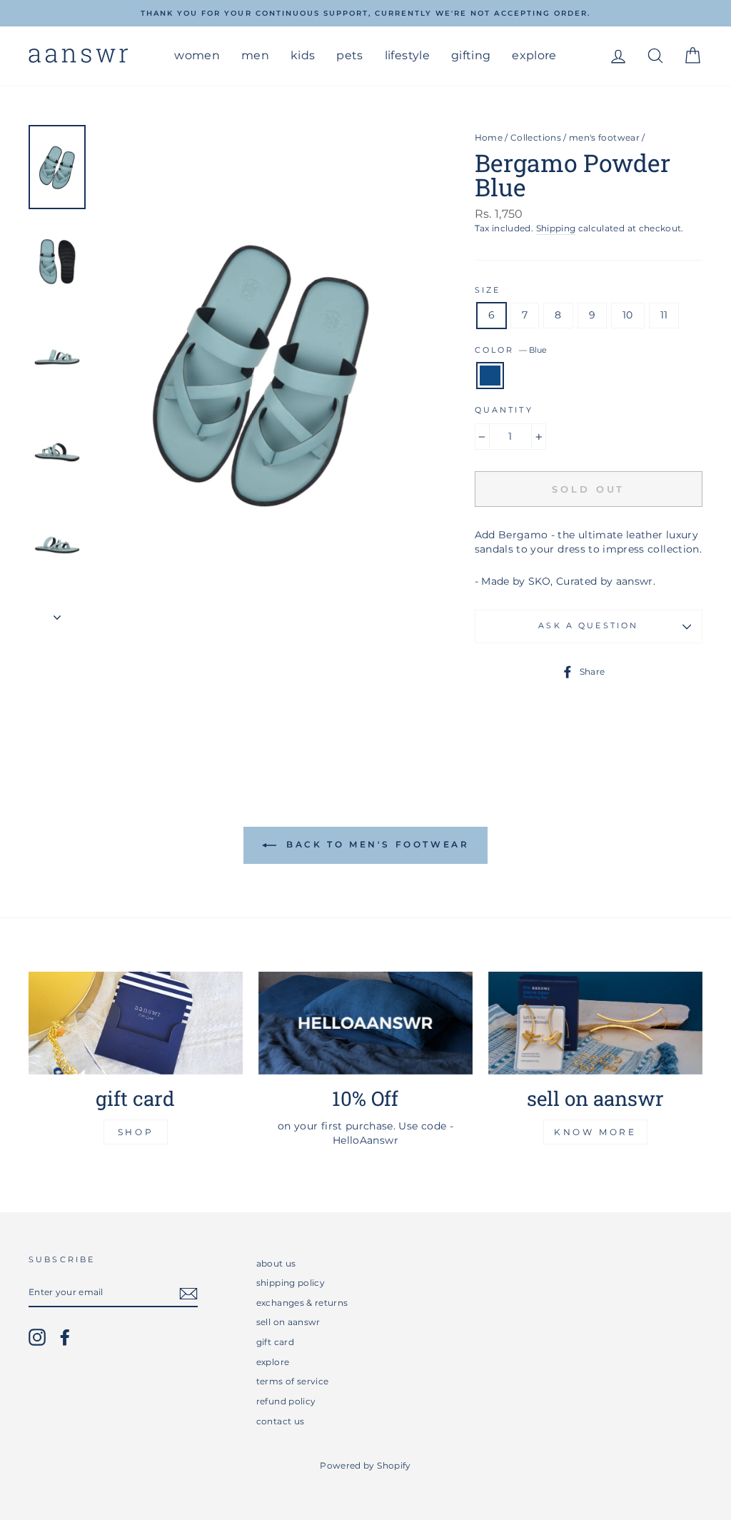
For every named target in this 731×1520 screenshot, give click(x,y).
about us (276, 1263)
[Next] (57, 613)
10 (627, 314)
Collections (535, 137)
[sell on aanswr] (595, 1023)
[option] (365, 13)
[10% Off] (365, 1023)
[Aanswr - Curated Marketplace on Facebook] (65, 1337)
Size (488, 290)
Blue (490, 375)
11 (664, 314)
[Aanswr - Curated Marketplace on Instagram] (37, 1337)
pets (349, 55)
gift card (275, 1342)
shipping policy (290, 1282)
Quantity (504, 410)
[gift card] (136, 1023)
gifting (470, 55)
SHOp (135, 1132)
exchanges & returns (302, 1302)
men (255, 55)
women (197, 55)
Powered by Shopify (365, 1465)
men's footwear (604, 137)
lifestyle (407, 55)
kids (303, 55)
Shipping (556, 228)
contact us (280, 1421)
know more (595, 1132)
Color (511, 350)
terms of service (292, 1381)
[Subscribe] (188, 1293)
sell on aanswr (288, 1322)
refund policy (286, 1401)
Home (489, 137)
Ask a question (588, 625)
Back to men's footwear (376, 845)
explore (534, 55)
